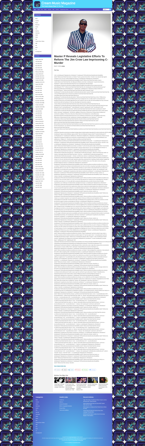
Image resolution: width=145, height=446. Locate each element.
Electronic (37, 24)
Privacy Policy (62, 408)
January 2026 (38, 73)
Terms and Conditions (64, 410)
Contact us (61, 399)
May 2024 (37, 115)
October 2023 (38, 129)
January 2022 (38, 170)
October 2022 (38, 152)
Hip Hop (49, 9)
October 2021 (38, 176)
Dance (36, 22)
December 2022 (38, 148)
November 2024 (38, 102)
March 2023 (37, 143)
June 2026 (37, 63)
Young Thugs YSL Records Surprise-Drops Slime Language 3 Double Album (59, 385)
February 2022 (38, 168)
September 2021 (38, 179)
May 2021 (37, 187)
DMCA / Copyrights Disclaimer (65, 406)
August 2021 (38, 181)
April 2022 (37, 164)
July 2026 (37, 61)
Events (36, 26)
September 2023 (38, 131)
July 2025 (37, 86)
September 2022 (38, 154)
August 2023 (38, 133)
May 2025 (37, 90)
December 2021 (38, 172)
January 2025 (38, 98)
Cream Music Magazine (58, 3)
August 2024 (38, 108)
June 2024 (37, 113)
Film (73, 9)
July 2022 (37, 158)
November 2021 (38, 174)
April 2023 (37, 141)
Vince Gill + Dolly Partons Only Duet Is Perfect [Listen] (92, 385)
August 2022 (38, 156)
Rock (39, 9)
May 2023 (37, 139)
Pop (42, 9)
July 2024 (37, 111)
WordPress (70, 442)
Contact (77, 9)
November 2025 (38, 78)
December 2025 (38, 75)
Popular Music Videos (64, 9)
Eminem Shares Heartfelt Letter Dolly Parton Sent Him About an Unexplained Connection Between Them (81, 387)
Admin (63, 66)
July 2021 (37, 183)
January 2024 (38, 123)
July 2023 (37, 135)
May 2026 (37, 65)
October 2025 (38, 80)
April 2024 (37, 117)
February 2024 (38, 121)
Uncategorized (38, 51)
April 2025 (37, 92)
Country (57, 9)
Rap (36, 45)
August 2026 (38, 59)
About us (61, 401)
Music (36, 37)
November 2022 (38, 150)
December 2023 (38, 125)
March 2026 (37, 69)
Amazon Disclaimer (63, 403)
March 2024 (37, 119)
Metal (45, 9)
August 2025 (38, 84)
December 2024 (38, 100)
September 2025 (38, 82)
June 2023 (37, 137)
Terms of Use (75, 440)
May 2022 (37, 162)
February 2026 (38, 71)
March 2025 (37, 94)
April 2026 (37, 67)
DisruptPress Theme (77, 442)
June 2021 (37, 185)
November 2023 (38, 127)
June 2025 (37, 88)
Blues (36, 18)
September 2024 (38, 106)
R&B (53, 9)
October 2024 (38, 104)
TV (70, 9)
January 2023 (38, 146)
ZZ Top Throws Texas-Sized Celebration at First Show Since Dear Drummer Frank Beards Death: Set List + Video (70, 387)
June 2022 (37, 160)
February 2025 (38, 96)
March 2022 (37, 166)
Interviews (37, 33)
